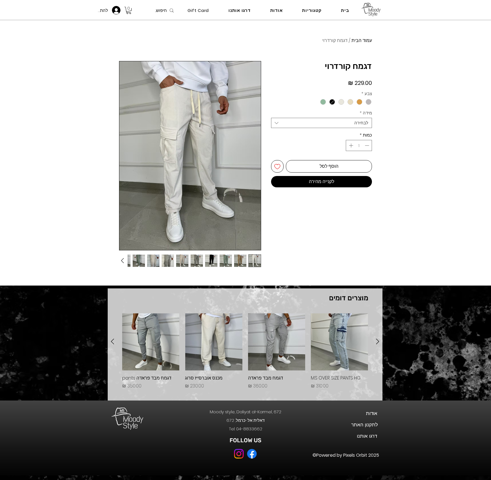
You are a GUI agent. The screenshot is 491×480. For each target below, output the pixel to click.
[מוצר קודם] (377, 341)
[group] (245, 354)
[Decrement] (367, 145)
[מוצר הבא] (112, 341)
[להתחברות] (117, 10)
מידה (366, 113)
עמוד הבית (361, 40)
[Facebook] (252, 453)
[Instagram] (238, 453)
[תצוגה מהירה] (339, 341)
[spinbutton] (359, 145)
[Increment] (350, 145)
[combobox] (321, 123)
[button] (128, 10)
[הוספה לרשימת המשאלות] (277, 166)
